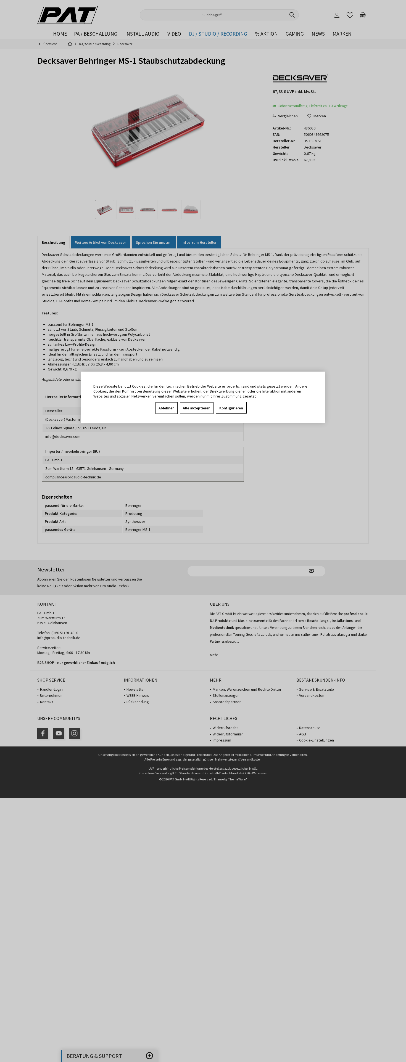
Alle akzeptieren (196, 408)
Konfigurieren (231, 408)
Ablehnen (167, 408)
